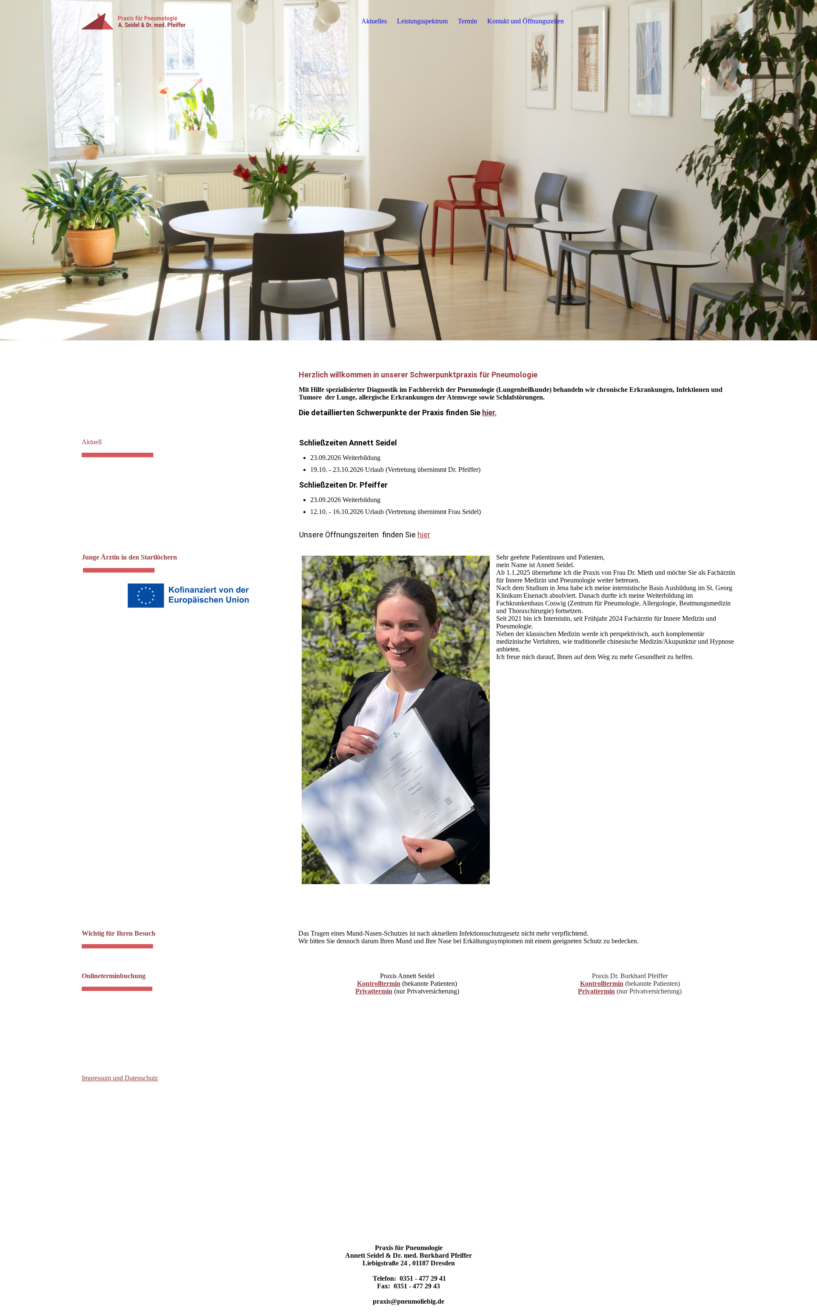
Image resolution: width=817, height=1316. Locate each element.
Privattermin (373, 991)
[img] (135, 21)
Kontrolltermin (378, 983)
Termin (467, 21)
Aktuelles (374, 21)
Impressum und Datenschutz (120, 1078)
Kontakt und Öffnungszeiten (525, 21)
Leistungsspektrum (422, 21)
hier (489, 412)
